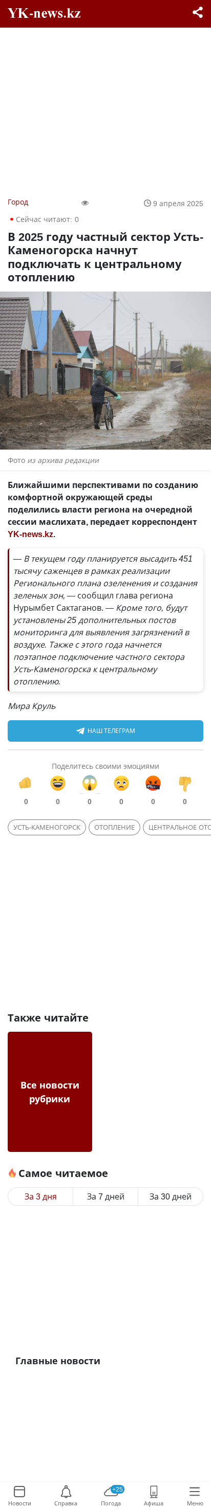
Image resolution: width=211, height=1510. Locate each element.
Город (18, 202)
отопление (114, 827)
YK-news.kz (30, 534)
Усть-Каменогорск (46, 827)
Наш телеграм (111, 730)
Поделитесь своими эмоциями (105, 766)
